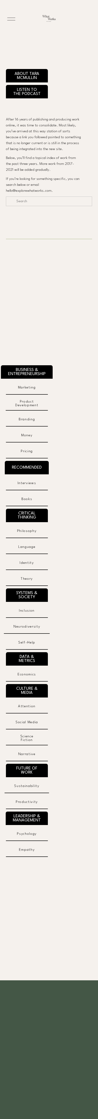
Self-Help (26, 642)
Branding (27, 419)
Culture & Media (27, 691)
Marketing (27, 387)
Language (26, 547)
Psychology (27, 834)
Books (26, 499)
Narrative (27, 754)
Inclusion (27, 611)
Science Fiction (27, 738)
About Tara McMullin (27, 76)
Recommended (27, 467)
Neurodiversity (26, 626)
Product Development (26, 403)
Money (26, 435)
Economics (27, 674)
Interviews (27, 483)
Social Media (26, 722)
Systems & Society (26, 595)
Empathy (27, 850)
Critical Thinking (27, 515)
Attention (27, 706)
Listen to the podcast (27, 92)
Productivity (27, 802)
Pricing (27, 451)
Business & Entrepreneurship (27, 372)
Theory (27, 579)
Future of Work (26, 770)
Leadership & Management (27, 818)
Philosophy (27, 531)
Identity (27, 563)
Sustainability (26, 786)
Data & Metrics (27, 659)
